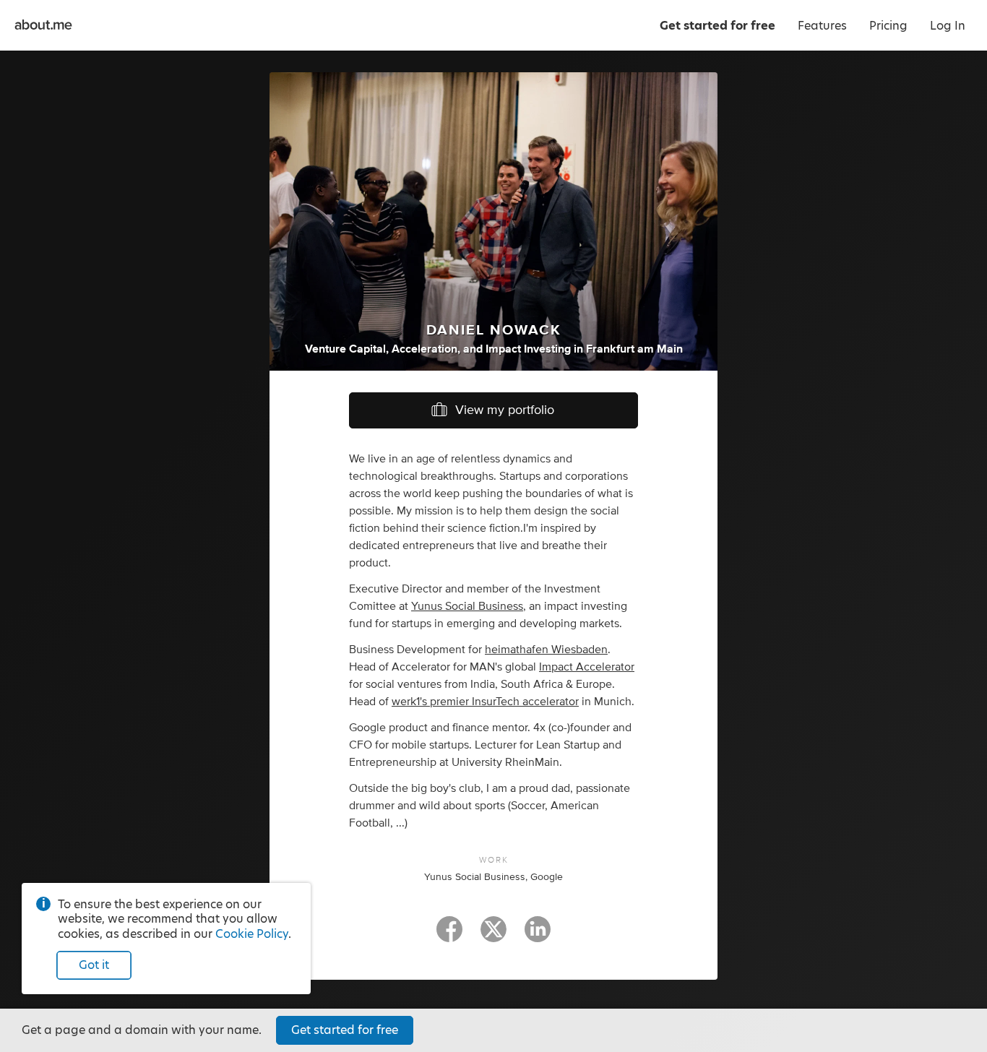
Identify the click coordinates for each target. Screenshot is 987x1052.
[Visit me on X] (493, 936)
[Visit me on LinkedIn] (538, 936)
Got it (94, 965)
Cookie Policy (251, 934)
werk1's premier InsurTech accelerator (485, 701)
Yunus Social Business (467, 606)
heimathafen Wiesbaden (546, 649)
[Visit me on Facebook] (449, 936)
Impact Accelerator (586, 667)
